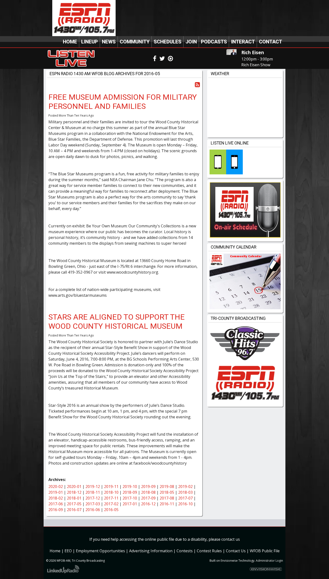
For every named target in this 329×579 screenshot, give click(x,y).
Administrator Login (269, 561)
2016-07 (74, 509)
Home (70, 42)
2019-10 (130, 486)
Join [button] (191, 42)
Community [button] (135, 42)
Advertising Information (150, 550)
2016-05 (111, 509)
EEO (68, 550)
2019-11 (111, 486)
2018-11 (93, 492)
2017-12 (93, 498)
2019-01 (55, 492)
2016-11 (167, 504)
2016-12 (148, 504)
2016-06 (93, 509)
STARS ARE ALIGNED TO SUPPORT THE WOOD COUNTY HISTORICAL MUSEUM (116, 321)
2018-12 (74, 492)
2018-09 (130, 492)
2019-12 (93, 486)
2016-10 (185, 504)
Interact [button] (243, 42)
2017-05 (74, 504)
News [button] (109, 42)
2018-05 (167, 492)
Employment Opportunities (100, 550)
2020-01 (74, 486)
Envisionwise (229, 561)
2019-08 (167, 486)
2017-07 (185, 498)
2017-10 (130, 498)
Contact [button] (270, 42)
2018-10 (111, 492)
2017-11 (111, 498)
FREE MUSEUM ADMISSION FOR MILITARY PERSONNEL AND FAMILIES (122, 101)
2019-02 (185, 486)
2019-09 (148, 486)
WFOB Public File (265, 550)
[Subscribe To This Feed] (197, 84)
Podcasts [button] (214, 42)
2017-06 (55, 504)
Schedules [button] (167, 42)
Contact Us (236, 550)
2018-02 (55, 498)
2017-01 (130, 504)
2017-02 (111, 504)
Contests (185, 550)
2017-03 (93, 504)
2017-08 (167, 498)
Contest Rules (209, 550)
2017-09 (148, 498)
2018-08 (148, 492)
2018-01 (74, 498)
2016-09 (55, 509)
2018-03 (185, 492)
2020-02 (55, 486)
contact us (230, 539)
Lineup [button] (89, 42)
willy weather (245, 132)
